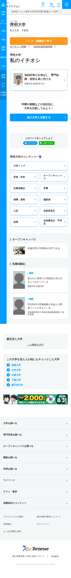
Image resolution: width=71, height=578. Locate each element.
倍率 (16, 222)
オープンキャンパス (52, 177)
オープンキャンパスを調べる (18, 446)
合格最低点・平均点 (52, 222)
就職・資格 (19, 199)
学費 (45, 188)
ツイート (32, 143)
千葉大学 (16, 380)
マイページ (9, 480)
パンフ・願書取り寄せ (39, 41)
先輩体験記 (19, 188)
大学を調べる (10, 423)
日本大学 (16, 370)
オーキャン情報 (18, 46)
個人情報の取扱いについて (49, 516)
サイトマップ (43, 524)
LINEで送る (48, 143)
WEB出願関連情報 (43, 46)
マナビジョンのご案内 (13, 516)
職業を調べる (10, 457)
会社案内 (55, 556)
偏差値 (46, 199)
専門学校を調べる (12, 434)
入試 (16, 210)
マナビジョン (10, 6)
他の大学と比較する (39, 117)
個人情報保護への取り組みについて (28, 556)
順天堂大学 (17, 385)
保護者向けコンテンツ (14, 503)
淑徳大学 (16, 365)
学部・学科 (19, 177)
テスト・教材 (10, 491)
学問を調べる (10, 469)
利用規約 (7, 524)
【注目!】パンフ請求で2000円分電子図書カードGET (34, 11)
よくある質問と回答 (12, 531)
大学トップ (19, 165)
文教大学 (16, 375)
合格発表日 (49, 210)
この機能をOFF (35, 344)
